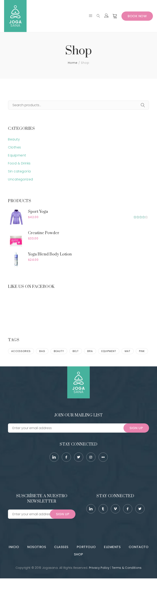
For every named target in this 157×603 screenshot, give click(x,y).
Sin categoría (19, 171)
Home (72, 63)
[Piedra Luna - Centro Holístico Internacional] (15, 16)
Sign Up (136, 428)
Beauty (14, 139)
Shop (78, 554)
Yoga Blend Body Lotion (50, 254)
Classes (61, 547)
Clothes (14, 147)
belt (76, 351)
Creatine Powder (43, 233)
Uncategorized (20, 179)
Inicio (14, 547)
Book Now (137, 16)
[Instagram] (90, 457)
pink (142, 351)
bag (42, 351)
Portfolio (86, 547)
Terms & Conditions (126, 568)
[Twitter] (78, 457)
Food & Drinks (19, 163)
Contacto (138, 547)
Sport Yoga (38, 211)
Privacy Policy (99, 568)
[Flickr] (103, 457)
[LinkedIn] (54, 457)
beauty (59, 351)
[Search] (143, 105)
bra (90, 351)
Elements (112, 547)
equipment (108, 351)
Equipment (17, 155)
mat (127, 351)
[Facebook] (66, 457)
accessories (21, 351)
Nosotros (36, 547)
